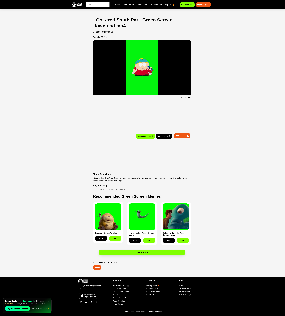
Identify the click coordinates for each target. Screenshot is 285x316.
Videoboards (156, 4)
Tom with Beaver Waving (106, 233)
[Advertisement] (81, 61)
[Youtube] (86, 302)
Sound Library (142, 4)
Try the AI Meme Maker (17, 309)
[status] (27, 305)
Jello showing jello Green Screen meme (174, 234)
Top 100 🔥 (170, 4)
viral (127, 189)
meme (108, 189)
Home (117, 4)
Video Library (128, 4)
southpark (121, 189)
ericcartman (97, 189)
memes (114, 189)
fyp (104, 189)
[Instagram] (81, 302)
